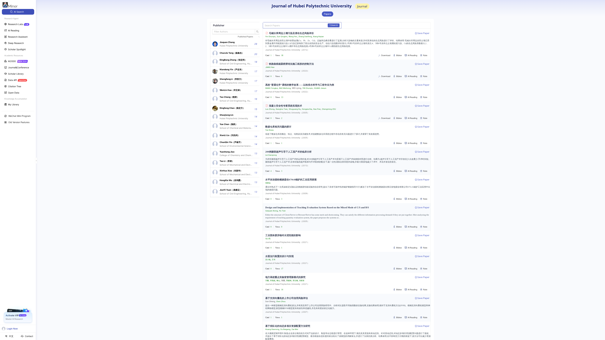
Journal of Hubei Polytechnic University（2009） (287, 193)
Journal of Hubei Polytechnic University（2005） (287, 112)
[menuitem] (18, 12)
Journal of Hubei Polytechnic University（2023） (287, 71)
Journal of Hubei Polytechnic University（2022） (287, 92)
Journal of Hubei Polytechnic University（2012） (287, 50)
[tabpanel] (236, 110)
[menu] (18, 58)
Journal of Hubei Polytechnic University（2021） (287, 242)
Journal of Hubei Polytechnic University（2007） (287, 312)
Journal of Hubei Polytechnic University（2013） (287, 165)
